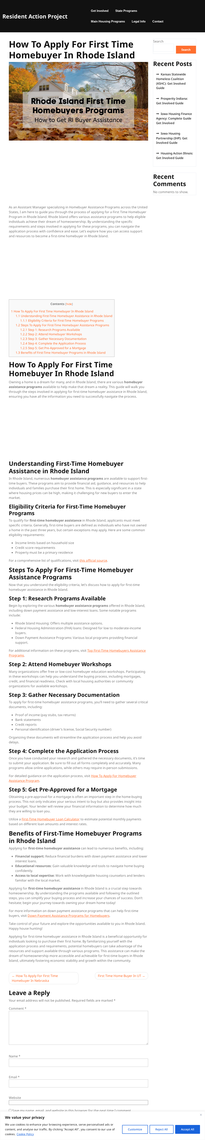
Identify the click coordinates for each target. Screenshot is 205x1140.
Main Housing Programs (108, 21)
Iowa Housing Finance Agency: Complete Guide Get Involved (174, 118)
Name (14, 1056)
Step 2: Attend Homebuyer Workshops (51, 334)
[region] (102, 1125)
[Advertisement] (78, 175)
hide (69, 304)
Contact (157, 21)
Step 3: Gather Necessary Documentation (53, 339)
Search (158, 41)
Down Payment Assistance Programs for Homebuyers (69, 915)
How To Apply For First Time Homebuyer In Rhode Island (52, 311)
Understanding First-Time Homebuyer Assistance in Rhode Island (64, 316)
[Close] (200, 1114)
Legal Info (139, 21)
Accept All (187, 1129)
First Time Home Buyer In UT (119, 976)
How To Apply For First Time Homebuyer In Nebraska (35, 978)
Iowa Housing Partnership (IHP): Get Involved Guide (171, 138)
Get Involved (100, 10)
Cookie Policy (25, 1134)
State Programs (126, 10)
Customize (135, 1129)
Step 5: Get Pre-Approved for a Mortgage (53, 348)
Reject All (161, 1129)
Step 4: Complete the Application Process (53, 343)
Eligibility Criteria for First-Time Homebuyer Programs (62, 320)
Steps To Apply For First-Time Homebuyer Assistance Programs (62, 325)
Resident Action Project (34, 16)
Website (15, 1097)
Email (14, 1077)
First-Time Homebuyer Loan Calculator (51, 819)
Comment (17, 1008)
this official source (93, 560)
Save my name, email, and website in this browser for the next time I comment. (72, 1110)
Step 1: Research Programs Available (50, 330)
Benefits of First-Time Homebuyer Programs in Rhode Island (61, 353)
